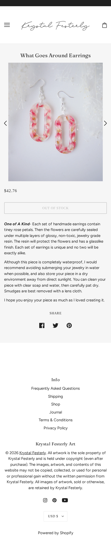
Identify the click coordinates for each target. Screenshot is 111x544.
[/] (55, 24)
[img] (45, 500)
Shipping (55, 396)
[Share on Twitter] (55, 325)
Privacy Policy (56, 428)
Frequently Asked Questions (55, 388)
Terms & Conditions (56, 420)
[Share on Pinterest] (69, 325)
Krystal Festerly (32, 453)
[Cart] (103, 25)
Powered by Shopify (55, 533)
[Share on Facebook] (42, 325)
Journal (55, 412)
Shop (55, 404)
